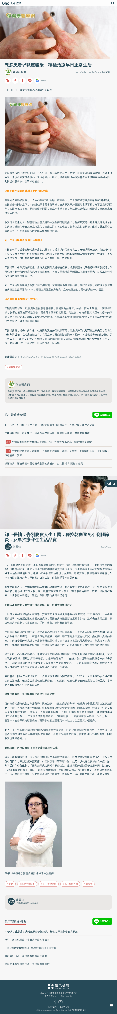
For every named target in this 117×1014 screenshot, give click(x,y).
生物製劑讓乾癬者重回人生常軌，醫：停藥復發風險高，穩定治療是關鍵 (49, 442)
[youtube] (60, 1002)
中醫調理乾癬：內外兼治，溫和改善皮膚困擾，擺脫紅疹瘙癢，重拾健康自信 (47, 433)
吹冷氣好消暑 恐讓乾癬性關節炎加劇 (26, 956)
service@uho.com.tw (63, 996)
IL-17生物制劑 (50, 884)
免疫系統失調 (71, 884)
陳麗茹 (17, 547)
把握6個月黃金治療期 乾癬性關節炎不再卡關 (30, 948)
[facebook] (55, 1002)
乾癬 (11, 884)
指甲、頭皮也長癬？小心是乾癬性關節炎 (27, 940)
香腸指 (89, 884)
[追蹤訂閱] (37, 80)
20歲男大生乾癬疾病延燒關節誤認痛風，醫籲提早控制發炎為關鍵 (41, 931)
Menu (114, 1005)
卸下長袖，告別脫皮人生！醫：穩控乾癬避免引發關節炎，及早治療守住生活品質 (50, 425)
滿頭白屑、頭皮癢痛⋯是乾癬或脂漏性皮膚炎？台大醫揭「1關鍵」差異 (44, 463)
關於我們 (53, 1006)
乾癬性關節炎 (28, 884)
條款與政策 (65, 1006)
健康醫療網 (20, 72)
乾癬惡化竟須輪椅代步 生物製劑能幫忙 (27, 964)
